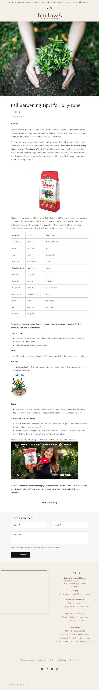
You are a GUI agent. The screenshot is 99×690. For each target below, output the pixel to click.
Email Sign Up (61, 660)
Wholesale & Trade (27, 660)
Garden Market (42, 660)
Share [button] (15, 123)
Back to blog (51, 502)
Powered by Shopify (23, 684)
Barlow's (14, 684)
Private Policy (74, 660)
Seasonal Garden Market (30, 485)
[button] (5, 13)
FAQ (51, 660)
